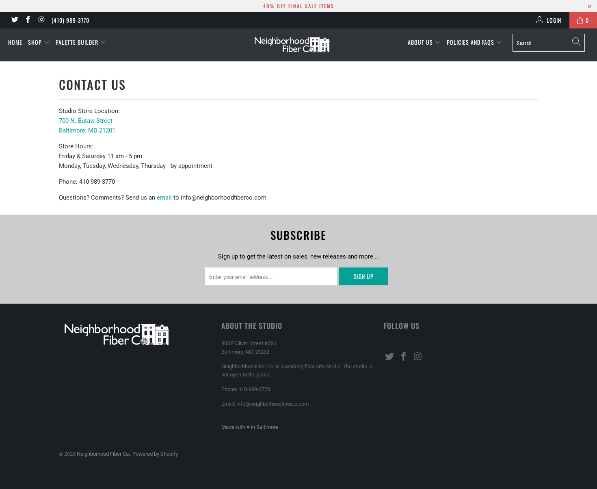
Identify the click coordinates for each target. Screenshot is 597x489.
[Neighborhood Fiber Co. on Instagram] (41, 20)
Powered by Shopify (155, 454)
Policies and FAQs (471, 42)
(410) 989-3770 (70, 20)
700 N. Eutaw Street (85, 120)
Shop (35, 42)
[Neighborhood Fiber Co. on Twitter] (14, 20)
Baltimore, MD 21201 (87, 130)
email (164, 197)
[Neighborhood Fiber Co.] (298, 45)
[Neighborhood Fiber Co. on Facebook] (28, 20)
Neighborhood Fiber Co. (103, 454)
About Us (421, 42)
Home (15, 42)
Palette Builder (78, 42)
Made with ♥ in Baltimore (249, 427)
